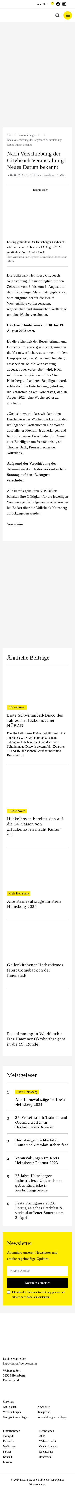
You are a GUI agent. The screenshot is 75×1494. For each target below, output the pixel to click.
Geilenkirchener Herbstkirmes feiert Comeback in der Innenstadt (35, 970)
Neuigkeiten (10, 1406)
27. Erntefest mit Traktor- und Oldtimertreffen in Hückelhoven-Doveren (41, 1122)
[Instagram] (12, 1387)
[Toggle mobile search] (57, 15)
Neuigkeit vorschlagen (15, 1417)
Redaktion (8, 1441)
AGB (42, 1436)
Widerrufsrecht (47, 1441)
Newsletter (44, 1406)
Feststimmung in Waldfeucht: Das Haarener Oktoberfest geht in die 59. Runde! (36, 1039)
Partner (7, 1451)
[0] (50, 4)
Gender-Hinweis (48, 1446)
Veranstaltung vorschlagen (52, 1417)
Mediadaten (9, 1446)
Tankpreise (44, 1412)
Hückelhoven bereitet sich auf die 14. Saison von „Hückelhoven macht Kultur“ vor (35, 826)
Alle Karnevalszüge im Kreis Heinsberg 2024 (34, 904)
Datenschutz (46, 1451)
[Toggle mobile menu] (67, 15)
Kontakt (7, 1456)
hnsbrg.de (8, 1436)
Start (9, 135)
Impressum (45, 1456)
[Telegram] (19, 1387)
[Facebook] (5, 1387)
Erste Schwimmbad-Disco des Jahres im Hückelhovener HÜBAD (35, 720)
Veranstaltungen (27, 135)
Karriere (7, 1462)
